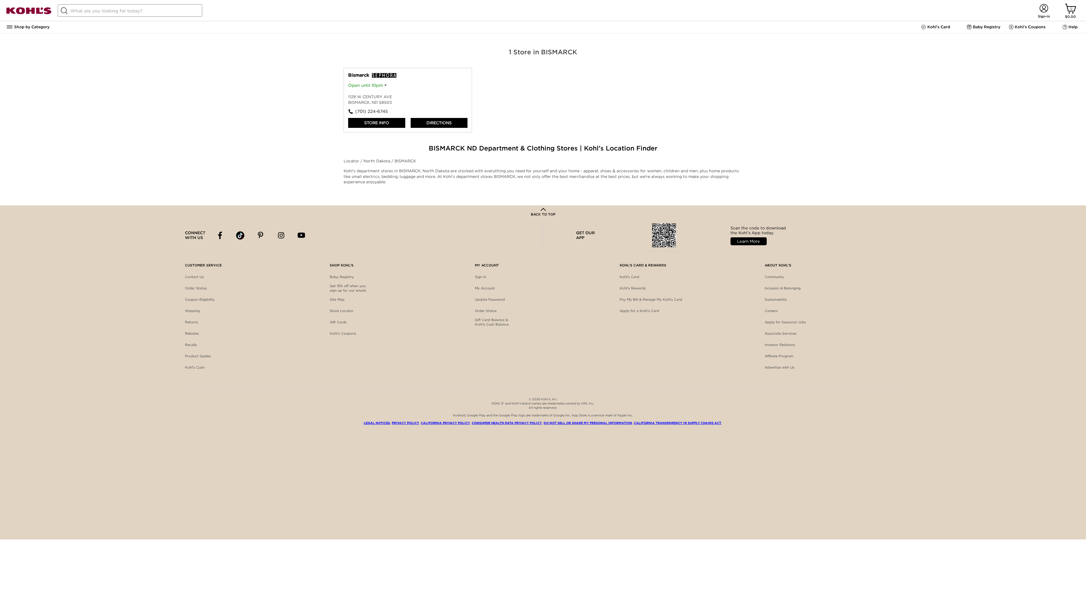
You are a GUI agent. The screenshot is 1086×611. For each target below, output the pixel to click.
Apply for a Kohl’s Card (639, 311)
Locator (352, 161)
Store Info (376, 123)
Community (774, 277)
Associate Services (780, 333)
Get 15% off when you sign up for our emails (348, 288)
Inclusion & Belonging (783, 288)
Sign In (480, 277)
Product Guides (198, 356)
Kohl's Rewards (633, 288)
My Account (485, 288)
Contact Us (194, 277)
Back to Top (543, 214)
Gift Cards (338, 322)
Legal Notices (377, 423)
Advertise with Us (779, 367)
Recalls (191, 345)
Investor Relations (780, 345)
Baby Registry (342, 277)
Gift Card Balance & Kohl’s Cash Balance (492, 322)
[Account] (1044, 9)
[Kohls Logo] (29, 13)
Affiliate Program (779, 356)
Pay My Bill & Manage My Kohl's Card (651, 299)
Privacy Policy (405, 423)
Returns (191, 322)
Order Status (196, 288)
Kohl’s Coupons (343, 333)
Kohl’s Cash (194, 367)
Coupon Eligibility (200, 299)
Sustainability (776, 299)
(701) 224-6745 (371, 111)
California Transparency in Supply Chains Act (677, 423)
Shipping (192, 311)
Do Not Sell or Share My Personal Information (588, 423)
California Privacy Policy (445, 423)
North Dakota (377, 161)
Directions (439, 123)
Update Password (490, 299)
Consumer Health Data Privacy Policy (507, 423)
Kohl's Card (629, 277)
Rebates (192, 333)
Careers (771, 311)
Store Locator (342, 311)
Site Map (337, 299)
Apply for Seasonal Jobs (785, 322)
